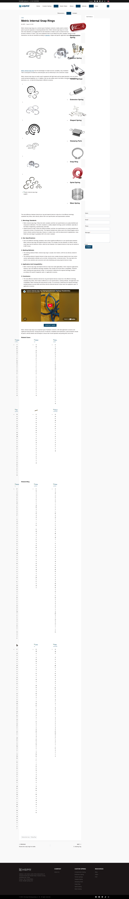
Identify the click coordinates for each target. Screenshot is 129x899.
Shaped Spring (75, 120)
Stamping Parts (76, 141)
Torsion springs (76, 79)
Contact (74, 13)
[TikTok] (102, 1)
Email (87, 219)
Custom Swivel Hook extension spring (36, 438)
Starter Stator (63, 6)
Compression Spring (75, 36)
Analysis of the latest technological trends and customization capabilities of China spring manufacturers (55, 560)
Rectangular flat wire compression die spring (17, 445)
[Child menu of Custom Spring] (56, 6)
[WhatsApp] (105, 1)
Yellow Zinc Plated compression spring (17, 370)
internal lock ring (25, 837)
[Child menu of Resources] (68, 13)
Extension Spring (76, 99)
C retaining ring (77, 845)
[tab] (89, 16)
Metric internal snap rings (27, 70)
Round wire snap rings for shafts (27, 845)
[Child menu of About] (78, 6)
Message (88, 232)
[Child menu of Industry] (91, 6)
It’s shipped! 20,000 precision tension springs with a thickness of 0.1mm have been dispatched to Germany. (17, 563)
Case (96, 6)
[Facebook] (95, 1)
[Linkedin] (100, 1)
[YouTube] (97, 1)
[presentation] (17, 340)
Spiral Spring (75, 182)
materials (47, 35)
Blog (96, 872)
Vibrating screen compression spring (36, 370)
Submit (88, 247)
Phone (86, 226)
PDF (96, 877)
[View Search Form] (108, 6)
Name (86, 213)
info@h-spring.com (28, 880)
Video (96, 874)
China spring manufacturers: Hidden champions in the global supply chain (36, 538)
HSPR (24, 24)
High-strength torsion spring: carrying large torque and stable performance (55, 703)
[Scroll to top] (125, 890)
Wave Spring (75, 203)
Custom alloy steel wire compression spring (55, 374)
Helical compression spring (55, 432)
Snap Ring (33, 837)
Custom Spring (76, 58)
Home (38, 6)
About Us (56, 872)
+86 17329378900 (28, 879)
